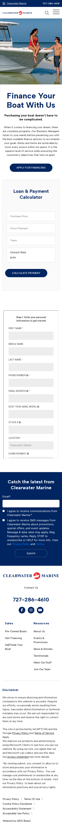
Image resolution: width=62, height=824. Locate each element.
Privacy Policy (21, 544)
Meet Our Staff (43, 662)
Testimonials (41, 655)
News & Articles (43, 649)
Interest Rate (18, 252)
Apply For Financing (31, 167)
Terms (40, 544)
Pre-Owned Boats (16, 631)
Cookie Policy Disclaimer (17, 803)
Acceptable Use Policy (16, 813)
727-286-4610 (51, 3)
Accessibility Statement (17, 808)
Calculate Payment (26, 273)
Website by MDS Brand (16, 820)
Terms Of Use (32, 799)
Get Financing (13, 638)
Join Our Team (42, 669)
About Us (39, 631)
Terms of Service (44, 733)
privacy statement (18, 756)
